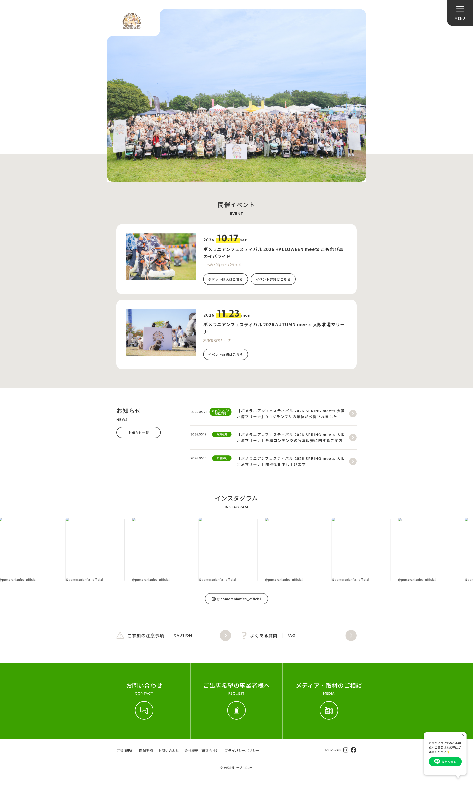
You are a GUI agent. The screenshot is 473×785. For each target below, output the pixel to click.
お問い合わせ (168, 750)
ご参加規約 (125, 750)
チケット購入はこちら (225, 279)
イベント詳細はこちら (273, 279)
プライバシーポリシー (241, 750)
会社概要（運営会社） (201, 750)
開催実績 (146, 750)
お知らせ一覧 (138, 432)
